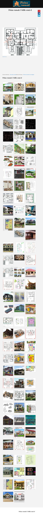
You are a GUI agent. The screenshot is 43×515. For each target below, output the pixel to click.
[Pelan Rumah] (21, 4)
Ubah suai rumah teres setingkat (28, 74)
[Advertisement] (20, 20)
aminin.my (4, 56)
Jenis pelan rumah (13, 74)
